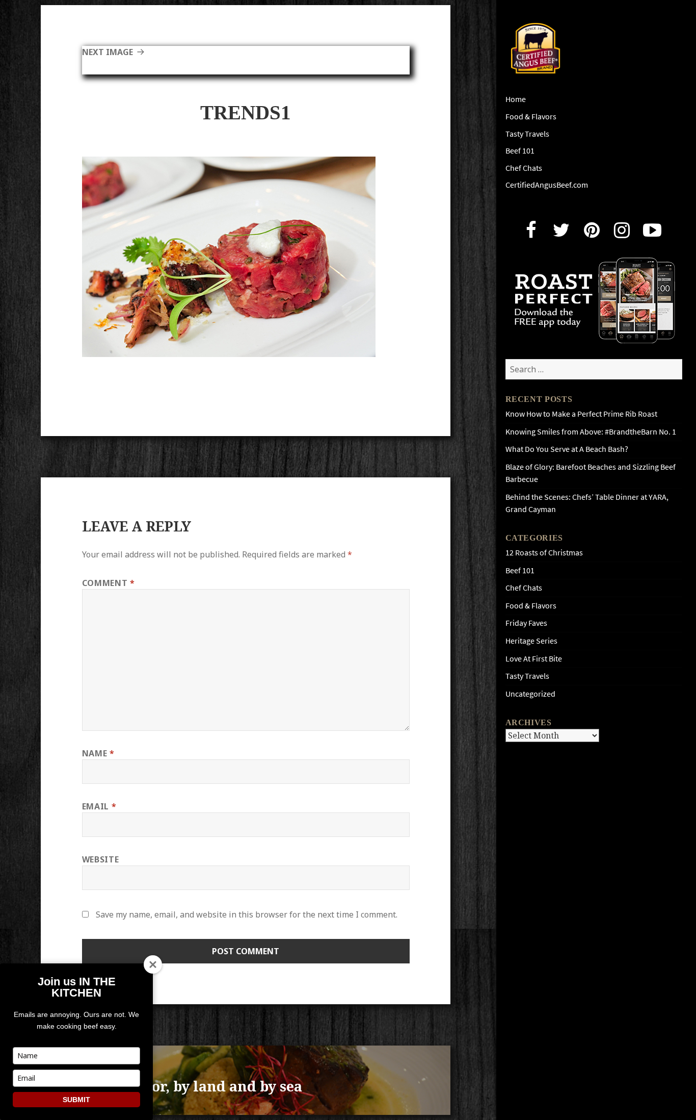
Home (515, 99)
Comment (108, 583)
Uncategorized (530, 694)
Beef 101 (519, 150)
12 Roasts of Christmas (544, 552)
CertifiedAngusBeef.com (546, 185)
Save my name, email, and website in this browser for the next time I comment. (246, 914)
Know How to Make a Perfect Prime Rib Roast (581, 414)
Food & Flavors (530, 116)
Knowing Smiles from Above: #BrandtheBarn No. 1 (590, 431)
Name (98, 753)
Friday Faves (526, 623)
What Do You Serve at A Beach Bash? (566, 449)
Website (100, 859)
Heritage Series (531, 640)
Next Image (107, 52)
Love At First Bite (533, 658)
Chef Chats (523, 168)
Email (99, 806)
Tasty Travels (527, 134)
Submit (76, 1100)
